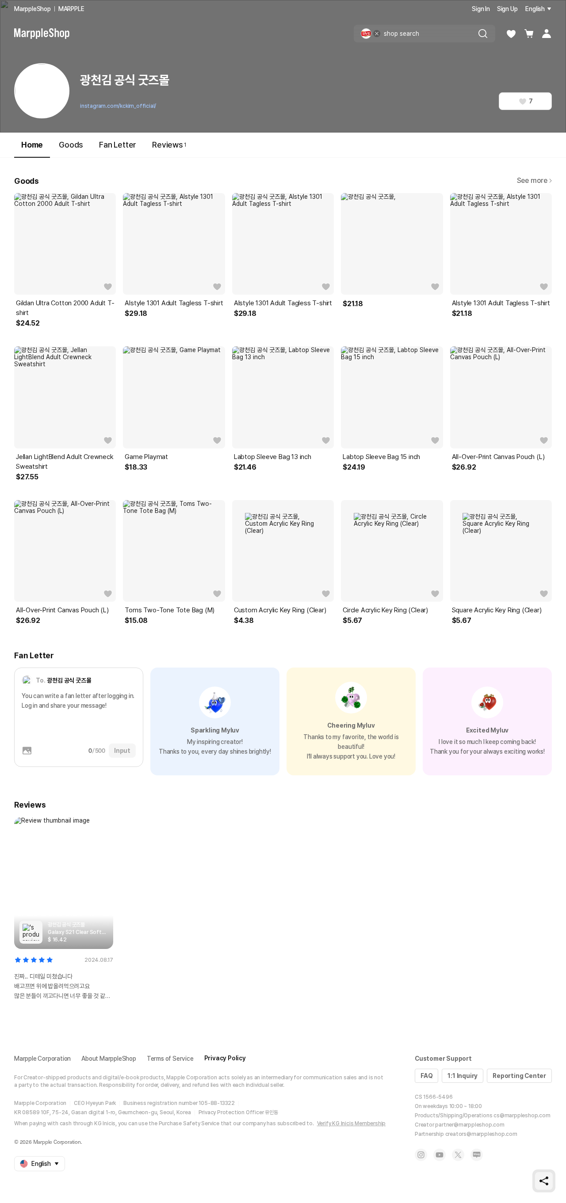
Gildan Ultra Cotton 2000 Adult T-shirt (65, 308)
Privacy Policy (225, 1058)
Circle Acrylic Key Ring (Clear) (385, 610)
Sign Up (507, 8)
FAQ (426, 1075)
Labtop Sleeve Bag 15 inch (381, 457)
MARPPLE (71, 8)
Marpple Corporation (42, 1058)
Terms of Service (170, 1058)
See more (532, 180)
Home (32, 144)
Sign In (481, 8)
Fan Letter (117, 144)
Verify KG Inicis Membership (351, 1123)
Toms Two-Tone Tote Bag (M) (169, 610)
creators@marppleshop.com (481, 1134)
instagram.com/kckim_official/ (118, 106)
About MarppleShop (108, 1058)
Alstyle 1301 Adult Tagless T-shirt (174, 303)
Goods (71, 144)
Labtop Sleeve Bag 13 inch (272, 457)
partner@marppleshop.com (469, 1125)
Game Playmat (146, 457)
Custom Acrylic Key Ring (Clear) (280, 610)
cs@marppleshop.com (521, 1115)
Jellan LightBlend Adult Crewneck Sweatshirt (65, 462)
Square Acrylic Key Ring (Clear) (497, 610)
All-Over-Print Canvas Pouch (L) (498, 457)
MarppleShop (32, 8)
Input (122, 750)
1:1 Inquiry (462, 1075)
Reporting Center (519, 1075)
